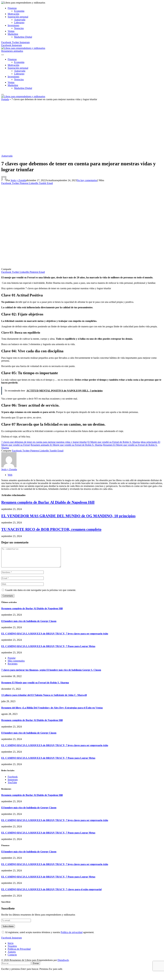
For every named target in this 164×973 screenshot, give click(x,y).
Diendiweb (63, 960)
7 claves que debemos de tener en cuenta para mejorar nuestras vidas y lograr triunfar (44, 442)
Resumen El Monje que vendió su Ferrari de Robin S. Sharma (35, 682)
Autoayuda (19, 19)
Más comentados (16, 660)
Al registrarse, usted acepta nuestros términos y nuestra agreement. (49, 932)
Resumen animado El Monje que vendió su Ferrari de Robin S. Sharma (66, 445)
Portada (5, 99)
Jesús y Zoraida (18, 180)
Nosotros (12, 946)
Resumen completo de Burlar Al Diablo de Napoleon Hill (47, 502)
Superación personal (18, 16)
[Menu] (2, 54)
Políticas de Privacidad (19, 949)
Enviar (36, 963)
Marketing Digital (23, 37)
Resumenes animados (12, 51)
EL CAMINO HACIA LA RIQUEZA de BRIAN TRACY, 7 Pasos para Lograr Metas (48, 646)
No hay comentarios (87, 180)
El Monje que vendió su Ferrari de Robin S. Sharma (113, 442)
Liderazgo (19, 22)
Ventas (11, 31)
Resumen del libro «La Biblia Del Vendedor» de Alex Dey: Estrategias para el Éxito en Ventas (52, 707)
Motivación (13, 13)
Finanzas (12, 8)
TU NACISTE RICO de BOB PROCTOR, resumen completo (51, 529)
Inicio (10, 943)
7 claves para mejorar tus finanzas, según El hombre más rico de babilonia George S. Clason (51, 670)
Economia (19, 11)
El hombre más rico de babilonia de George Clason (28, 621)
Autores (12, 951)
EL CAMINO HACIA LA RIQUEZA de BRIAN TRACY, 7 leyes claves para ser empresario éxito (54, 633)
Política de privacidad (71, 932)
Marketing (13, 34)
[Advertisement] (82, 128)
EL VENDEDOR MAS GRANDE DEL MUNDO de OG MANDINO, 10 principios (68, 516)
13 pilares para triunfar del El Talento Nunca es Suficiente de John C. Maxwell (44, 695)
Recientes (12, 663)
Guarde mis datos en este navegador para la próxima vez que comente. (40, 590)
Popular (12, 658)
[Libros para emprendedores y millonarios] (23, 48)
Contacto (12, 954)
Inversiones (13, 25)
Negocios (19, 28)
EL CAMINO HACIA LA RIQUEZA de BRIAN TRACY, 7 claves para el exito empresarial (51, 889)
